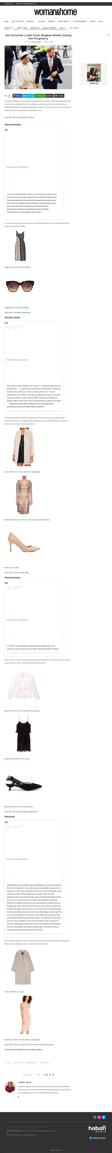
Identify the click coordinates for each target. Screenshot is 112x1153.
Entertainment (80, 21)
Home (6, 21)
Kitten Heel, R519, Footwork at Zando (19, 807)
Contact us (9, 4)
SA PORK (41, 21)
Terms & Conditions (12, 1127)
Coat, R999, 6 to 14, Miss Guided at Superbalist (22, 472)
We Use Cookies (43, 1127)
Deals (62, 28)
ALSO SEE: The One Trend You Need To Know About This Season (29, 1045)
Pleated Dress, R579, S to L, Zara (17, 759)
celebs (8, 1062)
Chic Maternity (23, 653)
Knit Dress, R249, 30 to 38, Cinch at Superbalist (22, 1040)
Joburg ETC (35, 28)
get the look (18, 1062)
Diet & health (18, 21)
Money (93, 21)
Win (100, 21)
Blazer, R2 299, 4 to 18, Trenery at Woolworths (22, 711)
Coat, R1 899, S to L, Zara (14, 992)
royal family (44, 1062)
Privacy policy (32, 1127)
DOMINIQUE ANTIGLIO (26, 934)
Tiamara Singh (36, 42)
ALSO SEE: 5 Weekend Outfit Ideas (18, 312)
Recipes (30, 21)
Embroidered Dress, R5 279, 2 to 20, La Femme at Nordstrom (27, 520)
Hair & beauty (64, 21)
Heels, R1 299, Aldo (12, 568)
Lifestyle (8, 28)
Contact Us (24, 1127)
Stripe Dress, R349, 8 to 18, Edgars (17, 267)
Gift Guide (74, 28)
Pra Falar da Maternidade (27, 411)
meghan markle (31, 1062)
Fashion (51, 21)
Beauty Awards (49, 28)
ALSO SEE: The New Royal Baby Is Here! (20, 117)
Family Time (22, 28)
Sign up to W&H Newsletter (26, 4)
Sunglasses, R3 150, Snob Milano (17, 307)
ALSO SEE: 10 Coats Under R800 (17, 573)
